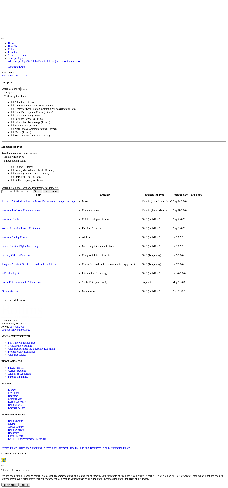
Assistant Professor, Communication (21, 210)
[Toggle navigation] (2, 38)
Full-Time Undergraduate (21, 342)
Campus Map (15, 398)
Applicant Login (16, 66)
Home (11, 43)
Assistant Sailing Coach (14, 237)
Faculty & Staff (16, 367)
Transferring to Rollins (20, 345)
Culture (12, 49)
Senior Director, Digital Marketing (20, 246)
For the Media (15, 435)
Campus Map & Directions (15, 329)
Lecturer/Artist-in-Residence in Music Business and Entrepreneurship (38, 201)
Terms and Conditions (30, 447)
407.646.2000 (17, 326)
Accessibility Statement (55, 447)
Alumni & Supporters (19, 373)
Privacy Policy (9, 447)
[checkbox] (12, 102)
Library (12, 389)
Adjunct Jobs (59, 61)
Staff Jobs (32, 61)
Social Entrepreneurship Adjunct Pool (22, 282)
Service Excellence (18, 55)
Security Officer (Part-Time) (16, 255)
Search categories (10, 88)
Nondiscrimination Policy (116, 447)
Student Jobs (73, 61)
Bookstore (13, 432)
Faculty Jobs (44, 61)
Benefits (12, 46)
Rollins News (15, 404)
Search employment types (14, 153)
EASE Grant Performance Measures (27, 438)
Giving (11, 423)
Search (37, 191)
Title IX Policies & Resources (85, 447)
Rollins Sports (15, 420)
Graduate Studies (17, 354)
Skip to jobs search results (15, 75)
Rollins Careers (16, 429)
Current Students (17, 370)
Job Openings (15, 58)
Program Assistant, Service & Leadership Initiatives (29, 264)
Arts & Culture (16, 426)
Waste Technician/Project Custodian (21, 228)
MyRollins (13, 392)
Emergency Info (16, 407)
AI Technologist (10, 273)
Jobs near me (51, 191)
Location (12, 52)
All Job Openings (17, 61)
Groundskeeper (10, 291)
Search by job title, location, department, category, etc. (29, 187)
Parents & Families (18, 376)
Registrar (13, 395)
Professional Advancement (22, 351)
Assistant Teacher (11, 219)
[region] (114, 247)
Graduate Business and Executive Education (31, 348)
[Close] (2, 465)
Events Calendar (16, 401)
